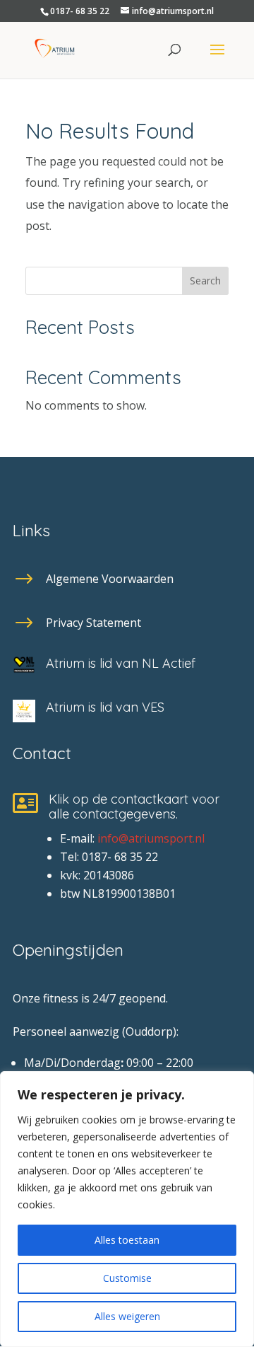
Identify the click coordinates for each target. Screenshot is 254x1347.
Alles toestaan (127, 1240)
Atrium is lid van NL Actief (120, 663)
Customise (127, 1278)
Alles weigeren (127, 1316)
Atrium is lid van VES (105, 707)
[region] (127, 1209)
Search (205, 280)
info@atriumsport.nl (151, 838)
